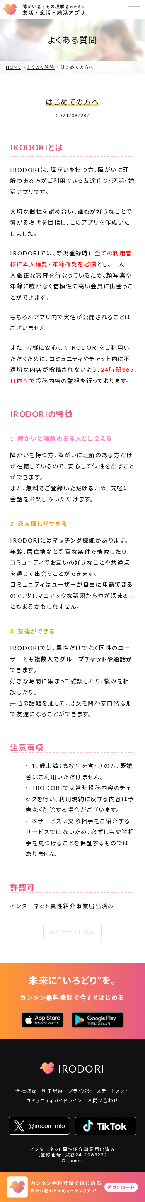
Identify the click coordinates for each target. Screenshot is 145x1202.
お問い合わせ (103, 1100)
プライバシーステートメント (99, 1091)
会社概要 (26, 1091)
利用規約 (52, 1091)
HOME (13, 67)
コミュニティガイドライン (54, 1100)
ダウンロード (121, 1187)
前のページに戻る (72, 931)
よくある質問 (41, 67)
